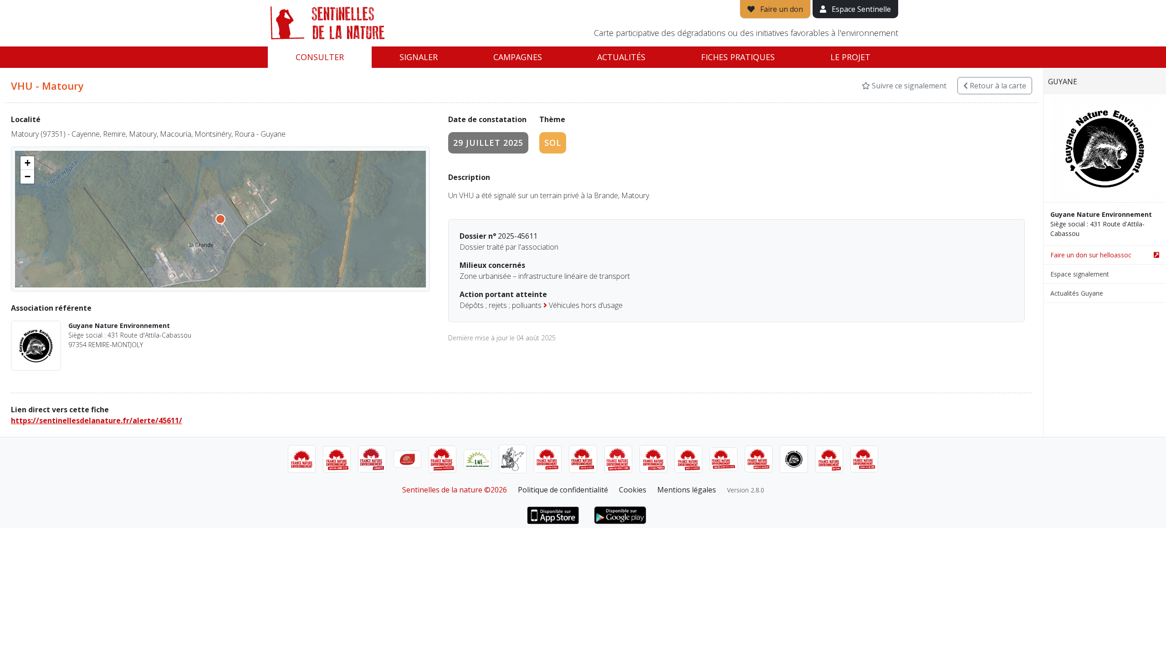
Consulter (320, 56)
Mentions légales (686, 490)
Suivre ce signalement (908, 86)
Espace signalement (1079, 274)
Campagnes (517, 56)
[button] (27, 163)
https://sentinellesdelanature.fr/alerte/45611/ (96, 420)
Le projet (850, 56)
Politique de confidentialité (563, 490)
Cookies (632, 490)
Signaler (418, 56)
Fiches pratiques (738, 56)
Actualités (621, 56)
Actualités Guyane (1076, 293)
